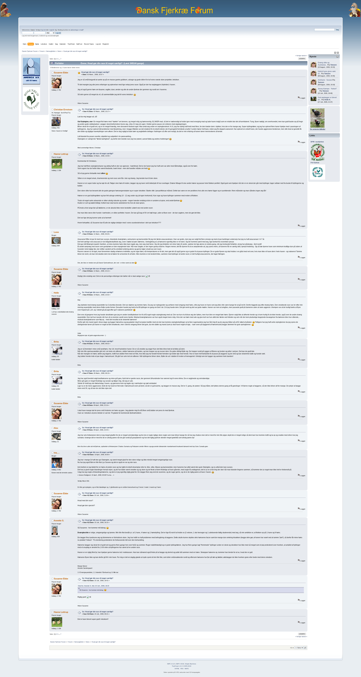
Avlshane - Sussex (325, 80)
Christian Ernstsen (63, 109)
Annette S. (59, 520)
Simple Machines (190, 664)
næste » (304, 55)
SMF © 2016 (180, 664)
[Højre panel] (338, 53)
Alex (56, 428)
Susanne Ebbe (61, 72)
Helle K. (327, 100)
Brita (56, 341)
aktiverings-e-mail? (77, 30)
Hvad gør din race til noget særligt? (95, 72)
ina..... (57, 452)
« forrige (298, 55)
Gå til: (292, 648)
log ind (43, 30)
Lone (56, 232)
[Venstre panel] (335, 53)
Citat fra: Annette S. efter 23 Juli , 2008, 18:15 (93, 586)
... (59, 59)
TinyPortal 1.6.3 (177, 666)
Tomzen (333, 65)
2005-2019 (187, 666)
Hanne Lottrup (61, 154)
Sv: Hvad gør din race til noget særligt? (97, 109)
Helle (56, 293)
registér (51, 30)
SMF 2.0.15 (171, 664)
